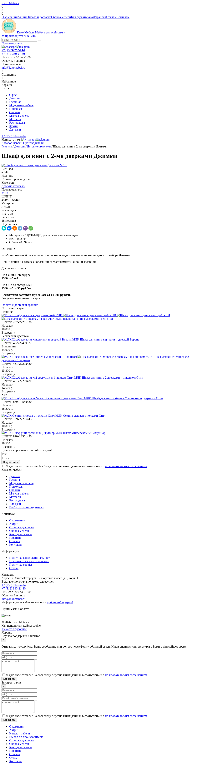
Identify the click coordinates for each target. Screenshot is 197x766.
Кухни (13, 126)
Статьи (13, 568)
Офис (13, 95)
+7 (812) (13, 53)
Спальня (14, 112)
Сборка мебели (61, 17)
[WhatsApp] (30, 228)
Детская (14, 98)
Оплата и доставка (39, 17)
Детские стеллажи (13, 186)
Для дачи (15, 129)
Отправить (9, 678)
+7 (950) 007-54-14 (14, 136)
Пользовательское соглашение (29, 561)
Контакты (123, 17)
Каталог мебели (12, 143)
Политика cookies (20, 564)
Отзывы (111, 17)
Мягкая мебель (19, 115)
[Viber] (25, 228)
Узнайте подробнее (14, 629)
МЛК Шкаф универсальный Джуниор (80, 433)
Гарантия (100, 17)
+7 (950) (13, 50)
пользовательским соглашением (126, 466)
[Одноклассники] (14, 228)
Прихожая (16, 108)
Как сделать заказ (82, 17)
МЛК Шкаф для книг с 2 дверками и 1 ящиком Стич (108, 377)
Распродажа (17, 122)
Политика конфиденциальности (30, 557)
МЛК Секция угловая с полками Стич (80, 415)
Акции (22, 17)
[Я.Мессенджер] (4, 228)
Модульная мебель (21, 105)
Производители (12, 43)
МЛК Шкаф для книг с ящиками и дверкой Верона (105, 339)
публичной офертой (60, 602)
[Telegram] (20, 228)
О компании (10, 17)
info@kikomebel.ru (13, 67)
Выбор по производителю (26, 507)
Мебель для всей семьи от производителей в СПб (33, 34)
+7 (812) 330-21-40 (14, 588)
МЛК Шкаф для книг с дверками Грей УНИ (84, 318)
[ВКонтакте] (9, 228)
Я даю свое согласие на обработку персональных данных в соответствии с (76, 466)
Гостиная (15, 101)
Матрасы (15, 119)
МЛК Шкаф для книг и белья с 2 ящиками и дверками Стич (123, 398)
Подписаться (10, 462)
